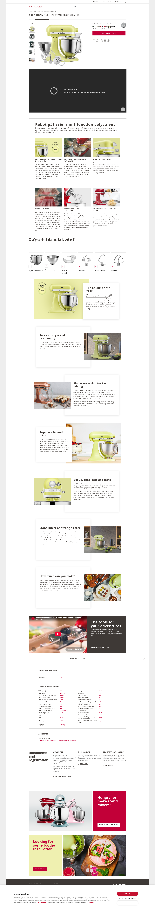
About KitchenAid (106, 2)
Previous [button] (32, 23)
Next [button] (32, 65)
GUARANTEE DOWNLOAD (63, 776)
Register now (108, 765)
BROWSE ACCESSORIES (99, 647)
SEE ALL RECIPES (40, 869)
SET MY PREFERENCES (127, 903)
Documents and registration (42, 18)
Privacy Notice (93, 902)
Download (84, 763)
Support (95, 2)
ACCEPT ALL (127, 893)
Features (31, 18)
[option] (32, 29)
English (117, 2)
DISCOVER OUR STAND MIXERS (108, 825)
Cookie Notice (42, 902)
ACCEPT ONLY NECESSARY (127, 898)
